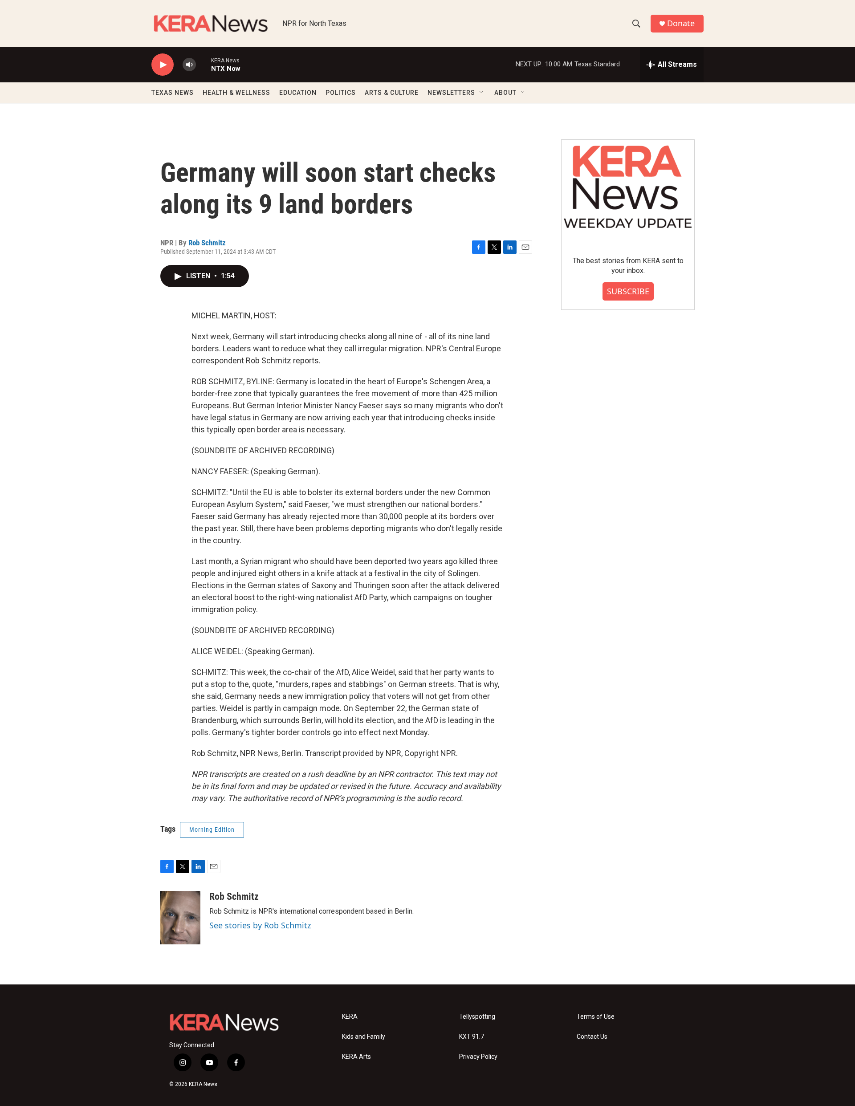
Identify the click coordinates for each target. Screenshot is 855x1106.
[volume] (189, 65)
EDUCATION (298, 92)
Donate (681, 23)
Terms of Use (596, 1016)
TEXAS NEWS (172, 92)
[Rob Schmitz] (180, 917)
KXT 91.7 (471, 1036)
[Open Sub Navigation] (481, 92)
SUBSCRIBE (628, 291)
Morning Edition (212, 829)
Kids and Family (363, 1036)
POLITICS (341, 92)
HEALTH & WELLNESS (236, 92)
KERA (350, 1016)
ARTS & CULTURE (392, 92)
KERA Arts (356, 1056)
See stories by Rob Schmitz (260, 925)
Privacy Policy (478, 1056)
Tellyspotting (477, 1016)
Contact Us (592, 1036)
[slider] (203, 64)
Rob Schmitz (207, 242)
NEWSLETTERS (451, 92)
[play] (162, 65)
